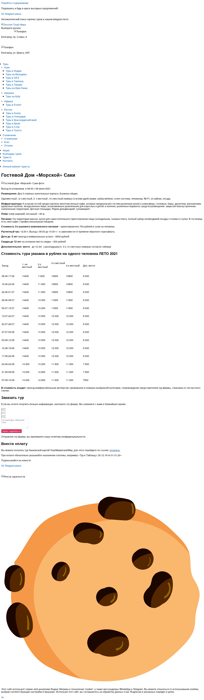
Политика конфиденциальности (18, 482)
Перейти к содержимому (14, 3)
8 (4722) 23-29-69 (10, 58)
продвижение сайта (26, 489)
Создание (6, 489)
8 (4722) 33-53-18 (10, 42)
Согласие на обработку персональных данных (27, 484)
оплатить (115, 450)
